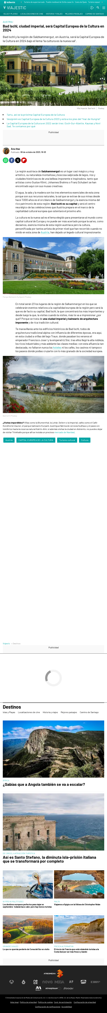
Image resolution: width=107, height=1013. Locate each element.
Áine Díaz (15, 148)
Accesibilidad (66, 1007)
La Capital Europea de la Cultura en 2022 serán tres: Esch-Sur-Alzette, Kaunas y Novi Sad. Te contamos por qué (53, 125)
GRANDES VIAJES (10, 946)
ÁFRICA (6, 780)
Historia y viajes (54, 14)
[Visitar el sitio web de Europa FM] (95, 982)
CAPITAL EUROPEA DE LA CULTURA (36, 440)
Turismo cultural (67, 440)
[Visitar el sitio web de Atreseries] (71, 982)
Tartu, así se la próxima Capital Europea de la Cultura (36, 114)
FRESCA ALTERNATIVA (63, 946)
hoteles (57, 347)
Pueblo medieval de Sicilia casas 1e (60, 2)
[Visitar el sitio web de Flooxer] (68, 988)
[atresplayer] (92, 7)
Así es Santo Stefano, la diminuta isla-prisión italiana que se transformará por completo (49, 859)
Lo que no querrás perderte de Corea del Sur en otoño (26, 949)
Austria (45, 232)
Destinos (12, 707)
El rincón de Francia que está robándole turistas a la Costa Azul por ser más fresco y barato (76, 950)
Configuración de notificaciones (47, 1007)
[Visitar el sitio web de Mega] (59, 982)
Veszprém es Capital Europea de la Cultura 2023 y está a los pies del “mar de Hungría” (53, 118)
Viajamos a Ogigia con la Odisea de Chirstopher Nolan (77, 904)
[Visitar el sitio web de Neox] (35, 982)
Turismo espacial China (97, 2)
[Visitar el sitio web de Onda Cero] (83, 982)
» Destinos (15, 643)
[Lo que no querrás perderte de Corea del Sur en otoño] (28, 929)
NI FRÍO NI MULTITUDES (13, 901)
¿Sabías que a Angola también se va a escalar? (44, 784)
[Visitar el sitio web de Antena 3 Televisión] (11, 982)
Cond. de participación (63, 1002)
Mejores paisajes (74, 14)
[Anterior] (21, 2)
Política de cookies (45, 1002)
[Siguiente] (102, 2)
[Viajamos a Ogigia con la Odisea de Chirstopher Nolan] (79, 884)
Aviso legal (14, 1002)
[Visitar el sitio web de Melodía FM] (38, 988)
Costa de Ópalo (81, 2)
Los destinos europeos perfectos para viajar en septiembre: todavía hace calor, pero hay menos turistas (27, 905)
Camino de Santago (94, 14)
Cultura (84, 440)
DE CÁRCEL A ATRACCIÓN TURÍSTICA (19, 853)
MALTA (57, 901)
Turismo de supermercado (34, 2)
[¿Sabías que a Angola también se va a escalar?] (53, 749)
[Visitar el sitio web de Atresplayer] (53, 988)
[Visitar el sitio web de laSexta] (23, 982)
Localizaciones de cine (31, 14)
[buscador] (98, 7)
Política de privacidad (28, 1002)
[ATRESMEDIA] (53, 973)
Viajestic (6, 643)
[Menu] (103, 8)
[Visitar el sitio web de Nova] (47, 982)
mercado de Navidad (64, 432)
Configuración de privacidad (85, 1002)
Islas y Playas (10, 14)
